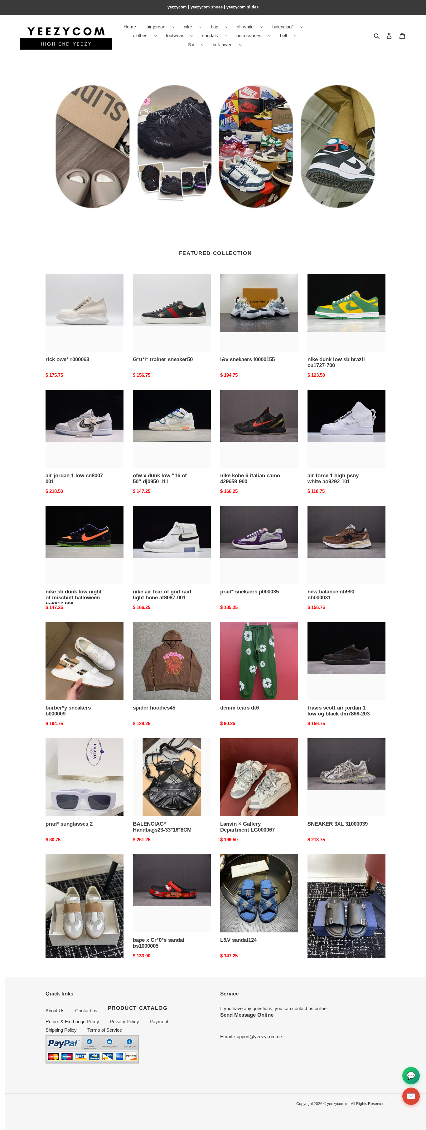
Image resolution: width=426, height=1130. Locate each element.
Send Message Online (247, 1015)
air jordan (156, 26)
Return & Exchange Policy (72, 1021)
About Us (55, 1010)
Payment (159, 1021)
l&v (191, 44)
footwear (174, 35)
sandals (210, 35)
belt (283, 35)
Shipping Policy (61, 1030)
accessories (248, 35)
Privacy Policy (124, 1021)
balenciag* (282, 26)
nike (188, 26)
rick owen (222, 44)
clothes (140, 35)
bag (214, 26)
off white (245, 26)
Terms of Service (104, 1030)
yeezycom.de (338, 1104)
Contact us (86, 1010)
